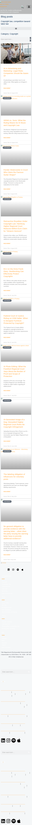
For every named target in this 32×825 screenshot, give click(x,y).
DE (2, 681)
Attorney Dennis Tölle (11, 703)
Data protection (17, 732)
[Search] (30, 39)
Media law (20, 694)
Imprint (5, 732)
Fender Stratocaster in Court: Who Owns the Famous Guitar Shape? (16, 172)
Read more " (7, 88)
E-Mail (16, 725)
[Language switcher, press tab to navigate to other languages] (23, 7)
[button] (16, 28)
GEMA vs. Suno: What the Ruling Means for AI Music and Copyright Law (15, 122)
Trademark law (8, 694)
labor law (5, 24)
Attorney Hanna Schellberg (12, 706)
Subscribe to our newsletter (13, 718)
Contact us (7, 725)
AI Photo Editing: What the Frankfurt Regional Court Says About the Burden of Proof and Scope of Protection (15, 371)
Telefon (25, 725)
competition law (20, 21)
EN (4, 681)
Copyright (6, 695)
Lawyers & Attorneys (10, 699)
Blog (4, 716)
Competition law (19, 695)
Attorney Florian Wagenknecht (14, 705)
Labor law (6, 692)
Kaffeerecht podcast (17, 716)
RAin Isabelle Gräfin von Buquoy (14, 708)
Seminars (6, 734)
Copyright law (7, 21)
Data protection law (20, 692)
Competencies (7, 688)
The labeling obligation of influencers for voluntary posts (14, 476)
